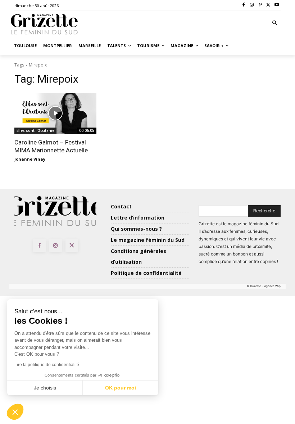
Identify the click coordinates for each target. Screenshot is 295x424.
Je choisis (45, 388)
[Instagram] (252, 5)
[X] (268, 5)
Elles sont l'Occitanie (35, 130)
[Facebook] (244, 5)
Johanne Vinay (29, 159)
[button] (275, 23)
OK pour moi (120, 388)
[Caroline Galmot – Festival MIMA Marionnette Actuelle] (55, 113)
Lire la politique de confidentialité (46, 364)
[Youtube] (276, 5)
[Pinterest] (260, 5)
